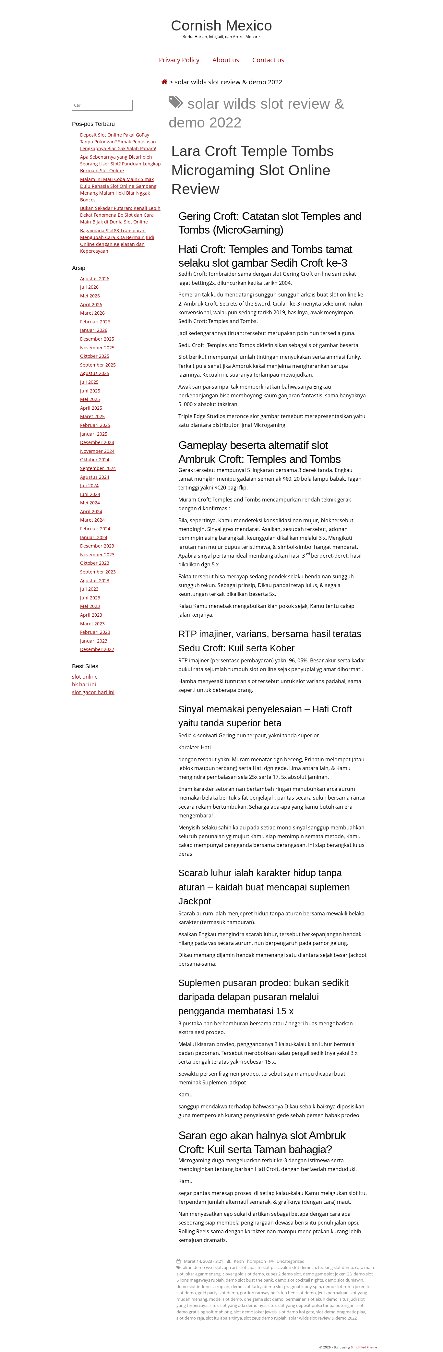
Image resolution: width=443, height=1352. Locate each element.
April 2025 (91, 408)
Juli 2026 (89, 287)
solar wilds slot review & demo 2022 (323, 1318)
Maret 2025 (92, 416)
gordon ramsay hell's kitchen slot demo (278, 1293)
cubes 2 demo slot (283, 1274)
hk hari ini (84, 684)
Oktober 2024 (94, 459)
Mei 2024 (90, 503)
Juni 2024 (90, 494)
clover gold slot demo (243, 1274)
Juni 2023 (90, 598)
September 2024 (98, 468)
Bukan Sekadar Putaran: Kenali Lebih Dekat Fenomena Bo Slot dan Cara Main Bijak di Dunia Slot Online (120, 215)
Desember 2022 (97, 649)
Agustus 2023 (94, 580)
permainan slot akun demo (311, 1299)
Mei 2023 (90, 606)
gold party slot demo (218, 1293)
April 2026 (91, 304)
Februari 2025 (95, 425)
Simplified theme (364, 1347)
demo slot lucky (246, 1286)
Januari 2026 (93, 330)
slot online (85, 676)
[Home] (164, 82)
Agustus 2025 (94, 373)
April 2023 (91, 615)
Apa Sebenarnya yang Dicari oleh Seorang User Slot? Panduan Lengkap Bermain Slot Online (120, 164)
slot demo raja (190, 1318)
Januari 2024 (93, 537)
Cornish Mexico (221, 25)
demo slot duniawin (344, 1280)
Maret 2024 (92, 520)
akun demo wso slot (202, 1267)
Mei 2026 (90, 296)
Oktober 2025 (94, 356)
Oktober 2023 (94, 563)
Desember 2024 (97, 442)
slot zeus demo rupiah (265, 1318)
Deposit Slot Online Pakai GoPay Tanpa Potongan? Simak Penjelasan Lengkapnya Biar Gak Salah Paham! (118, 141)
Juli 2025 (89, 382)
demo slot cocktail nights (299, 1280)
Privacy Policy (179, 60)
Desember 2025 (97, 339)
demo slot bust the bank (249, 1280)
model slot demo (225, 1299)
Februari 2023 (95, 632)
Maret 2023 (92, 624)
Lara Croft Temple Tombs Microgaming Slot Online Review (252, 170)
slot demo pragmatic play (340, 1312)
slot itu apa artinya (224, 1318)
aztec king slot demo (333, 1267)
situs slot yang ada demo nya (238, 1305)
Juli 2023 (89, 589)
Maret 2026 (92, 313)
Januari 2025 (93, 434)
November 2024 (97, 451)
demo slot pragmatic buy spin (292, 1286)
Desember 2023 (97, 546)
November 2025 (97, 347)
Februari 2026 (95, 322)
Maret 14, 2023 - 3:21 (203, 1261)
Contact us (268, 60)
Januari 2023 (93, 641)
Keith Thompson (250, 1261)
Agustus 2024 (94, 477)
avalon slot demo (295, 1267)
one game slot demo (263, 1299)
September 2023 (98, 572)
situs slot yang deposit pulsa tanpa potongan (311, 1305)
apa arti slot (235, 1267)
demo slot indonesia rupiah (202, 1286)
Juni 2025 (90, 391)
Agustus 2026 (94, 278)
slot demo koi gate (296, 1312)
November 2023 (97, 554)
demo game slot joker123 (327, 1274)
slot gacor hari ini (93, 692)
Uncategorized (291, 1261)
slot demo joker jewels (255, 1312)
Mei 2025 (90, 399)
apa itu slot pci (262, 1267)
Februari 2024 (95, 528)
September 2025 (98, 365)
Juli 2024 (89, 485)
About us (225, 60)
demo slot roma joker (344, 1286)
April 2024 (91, 511)
